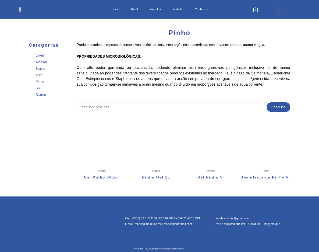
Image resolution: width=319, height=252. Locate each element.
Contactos (201, 9)
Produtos (155, 9)
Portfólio (178, 9)
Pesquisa (278, 107)
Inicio (116, 9)
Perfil (134, 9)
